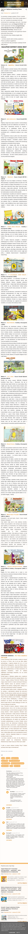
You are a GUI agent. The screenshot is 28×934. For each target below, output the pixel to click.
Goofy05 (8, 807)
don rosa (8, 758)
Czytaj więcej (22, 883)
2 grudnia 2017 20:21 (16, 771)
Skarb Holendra (11, 322)
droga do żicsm (15, 758)
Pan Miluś (12, 791)
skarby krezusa (5, 765)
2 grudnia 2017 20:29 (14, 807)
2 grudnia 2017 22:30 (19, 791)
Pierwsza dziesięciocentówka (14, 566)
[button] (26, 10)
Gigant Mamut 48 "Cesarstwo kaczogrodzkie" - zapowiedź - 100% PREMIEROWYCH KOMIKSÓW (11, 870)
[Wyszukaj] (26, 3)
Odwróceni (10, 177)
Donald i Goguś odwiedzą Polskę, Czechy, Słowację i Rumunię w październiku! (10, 909)
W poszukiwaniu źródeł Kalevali (17, 274)
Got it (18, 932)
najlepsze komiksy (6, 763)
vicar (7, 822)
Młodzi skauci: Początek (13, 514)
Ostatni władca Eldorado (14, 226)
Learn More (12, 932)
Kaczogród (8, 833)
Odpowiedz (9, 805)
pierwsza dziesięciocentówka (17, 763)
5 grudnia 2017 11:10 (13, 822)
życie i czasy (17, 765)
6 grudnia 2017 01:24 (16, 833)
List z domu (10, 376)
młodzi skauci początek (14, 760)
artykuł (3, 758)
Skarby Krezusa (11, 444)
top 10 (11, 765)
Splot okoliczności (11, 119)
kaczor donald (5, 760)
